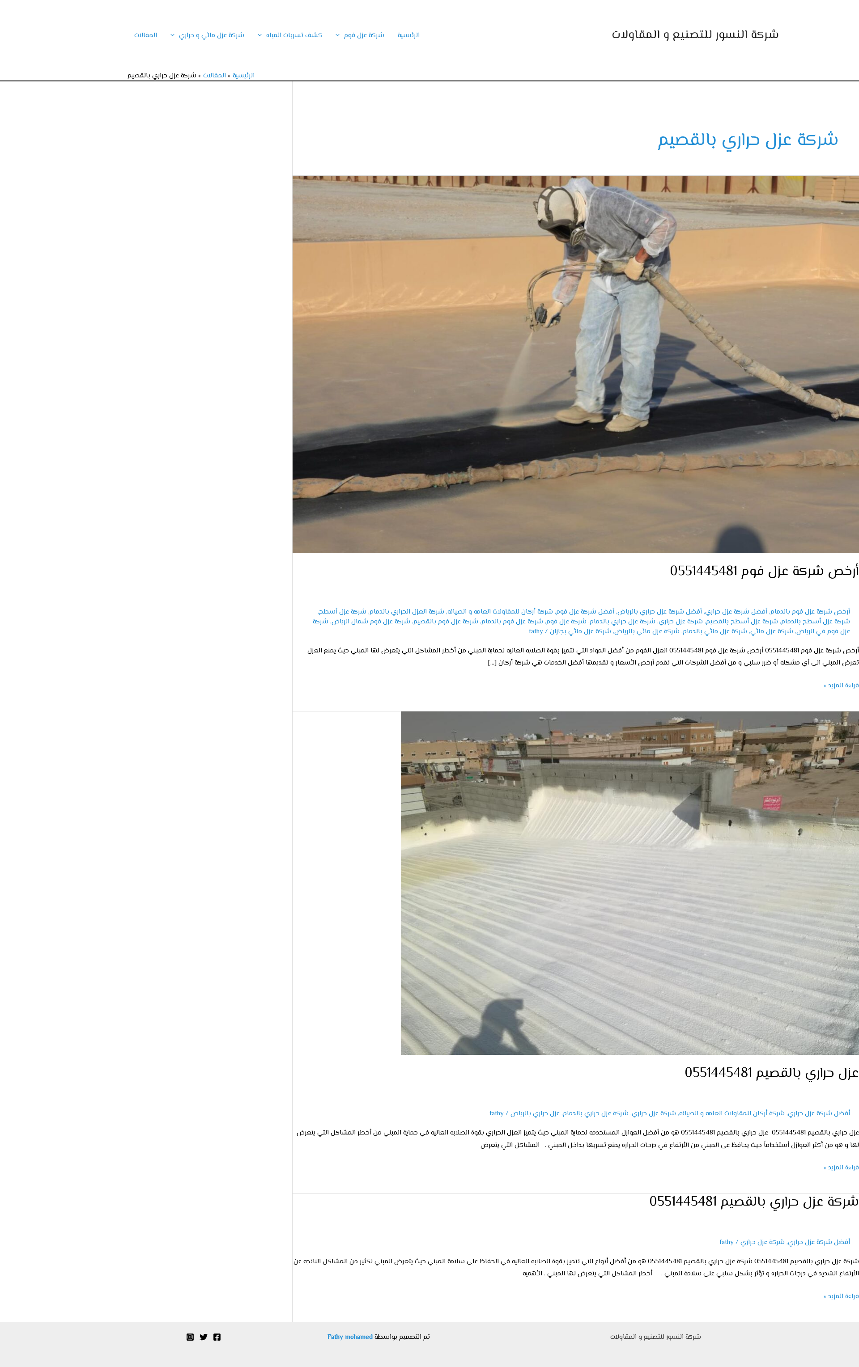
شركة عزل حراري (681, 622)
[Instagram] (190, 1337)
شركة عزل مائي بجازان (580, 631)
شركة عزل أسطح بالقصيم (742, 622)
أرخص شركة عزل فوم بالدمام (810, 612)
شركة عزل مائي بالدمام (715, 631)
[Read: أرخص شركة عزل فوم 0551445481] (576, 364)
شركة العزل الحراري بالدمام (407, 612)
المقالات (145, 35)
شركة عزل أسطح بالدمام (815, 622)
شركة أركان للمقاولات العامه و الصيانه (500, 612)
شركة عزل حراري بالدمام (622, 622)
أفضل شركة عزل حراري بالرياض (659, 612)
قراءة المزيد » (841, 685)
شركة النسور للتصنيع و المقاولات (695, 35)
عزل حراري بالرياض (535, 1114)
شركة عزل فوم (364, 35)
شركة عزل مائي (771, 631)
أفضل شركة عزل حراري (736, 612)
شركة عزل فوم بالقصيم (445, 622)
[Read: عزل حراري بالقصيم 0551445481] (630, 883)
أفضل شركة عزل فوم (585, 612)
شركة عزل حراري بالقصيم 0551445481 (754, 1202)
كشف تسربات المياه (294, 35)
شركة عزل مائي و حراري (211, 35)
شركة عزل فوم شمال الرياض (371, 622)
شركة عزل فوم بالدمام (512, 622)
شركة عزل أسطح (342, 612)
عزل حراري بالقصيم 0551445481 (772, 1073)
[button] (340, 35)
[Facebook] (217, 1337)
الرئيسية (409, 35)
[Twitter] (204, 1337)
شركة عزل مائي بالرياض (647, 631)
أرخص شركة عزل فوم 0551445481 (764, 571)
